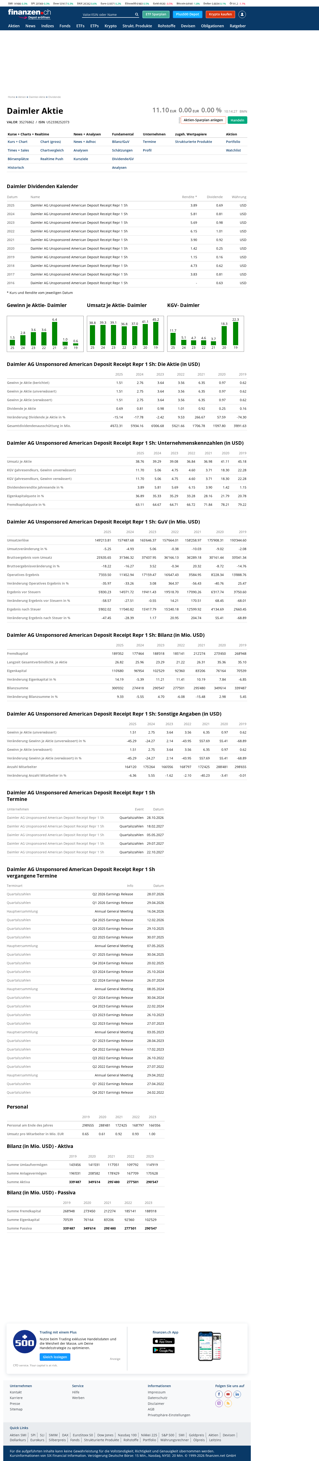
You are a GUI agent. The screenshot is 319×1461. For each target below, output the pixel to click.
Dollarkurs (18, 1440)
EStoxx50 (130, 3)
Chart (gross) (50, 141)
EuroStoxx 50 (83, 1435)
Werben (78, 1398)
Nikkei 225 (149, 1435)
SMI (10, 3)
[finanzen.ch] (29, 12)
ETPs (94, 26)
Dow (56, 3)
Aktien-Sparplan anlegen (203, 120)
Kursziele (81, 159)
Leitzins (215, 1440)
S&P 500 (168, 1435)
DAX (79, 3)
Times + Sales (18, 150)
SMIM (53, 1435)
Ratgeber (238, 26)
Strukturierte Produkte (193, 141)
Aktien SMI (18, 1435)
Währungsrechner (174, 1440)
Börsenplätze (18, 159)
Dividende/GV (123, 159)
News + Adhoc (85, 141)
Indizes (47, 26)
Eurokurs (37, 1440)
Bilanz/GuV (120, 141)
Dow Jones (105, 1435)
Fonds (65, 26)
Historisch (16, 167)
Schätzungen (122, 150)
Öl (231, 3)
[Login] (242, 14)
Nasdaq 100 (127, 1435)
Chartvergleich (52, 150)
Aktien (14, 26)
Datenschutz (157, 1398)
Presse (15, 1404)
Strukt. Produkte (137, 26)
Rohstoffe (166, 26)
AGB (151, 1409)
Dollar (207, 3)
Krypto (111, 26)
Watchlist (233, 150)
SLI (42, 1435)
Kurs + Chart (18, 141)
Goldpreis (196, 1435)
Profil (147, 150)
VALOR (12, 122)
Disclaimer (156, 1404)
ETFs (80, 26)
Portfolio (233, 141)
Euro (103, 3)
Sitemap (16, 1409)
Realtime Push (51, 159)
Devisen (188, 26)
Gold (156, 3)
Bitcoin (181, 3)
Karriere (16, 1398)
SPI (33, 3)
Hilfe (75, 1392)
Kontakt (16, 1392)
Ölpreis (199, 1440)
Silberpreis (57, 1440)
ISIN (42, 122)
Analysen (81, 150)
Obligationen (212, 26)
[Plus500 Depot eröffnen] (34, 17)
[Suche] (136, 14)
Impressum (157, 1392)
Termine (149, 141)
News (30, 26)
